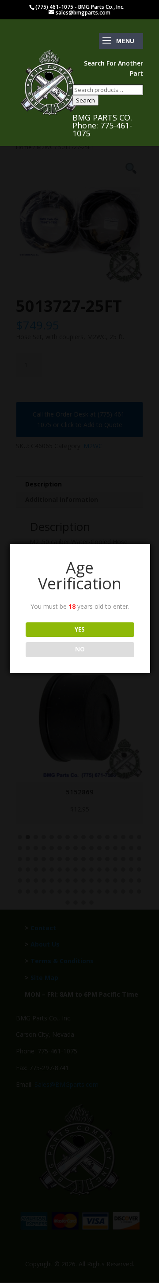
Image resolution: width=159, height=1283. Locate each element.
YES (80, 629)
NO (80, 649)
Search (85, 100)
